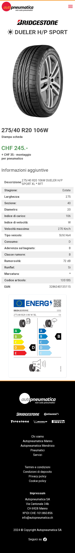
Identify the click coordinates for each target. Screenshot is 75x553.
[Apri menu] (70, 6)
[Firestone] (20, 421)
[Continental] (51, 414)
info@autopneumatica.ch (37, 517)
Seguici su (35, 539)
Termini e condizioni (37, 467)
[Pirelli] (58, 421)
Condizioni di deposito (37, 472)
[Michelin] (40, 421)
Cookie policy (37, 481)
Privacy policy (37, 476)
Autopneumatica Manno (37, 441)
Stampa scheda (12, 137)
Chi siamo (37, 436)
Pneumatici (37, 450)
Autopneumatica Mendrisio (38, 445)
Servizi (37, 455)
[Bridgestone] (28, 414)
